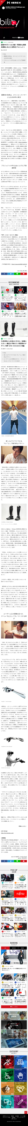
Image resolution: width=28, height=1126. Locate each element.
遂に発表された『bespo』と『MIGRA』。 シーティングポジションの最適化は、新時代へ (20, 987)
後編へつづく (22, 826)
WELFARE (18, 882)
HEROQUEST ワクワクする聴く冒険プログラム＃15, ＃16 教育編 (7, 919)
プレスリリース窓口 (6, 1117)
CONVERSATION (6, 882)
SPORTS (5, 931)
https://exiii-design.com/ (7, 833)
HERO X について (6, 1116)
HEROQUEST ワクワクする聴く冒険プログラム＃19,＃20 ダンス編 (20, 919)
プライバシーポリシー (21, 1117)
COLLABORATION (6, 899)
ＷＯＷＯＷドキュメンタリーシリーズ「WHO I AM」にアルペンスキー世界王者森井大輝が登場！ (7, 936)
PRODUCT (5, 42)
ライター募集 (22, 1116)
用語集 (12, 1116)
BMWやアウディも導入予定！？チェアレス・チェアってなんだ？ (7, 298)
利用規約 (13, 1117)
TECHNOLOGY (19, 899)
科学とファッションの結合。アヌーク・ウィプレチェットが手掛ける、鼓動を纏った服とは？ (20, 300)
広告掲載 (17, 1116)
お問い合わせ (14, 1118)
